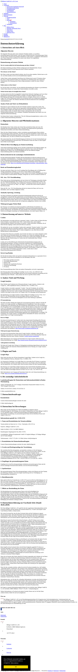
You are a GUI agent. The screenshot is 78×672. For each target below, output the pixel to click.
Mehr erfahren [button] (14, 663)
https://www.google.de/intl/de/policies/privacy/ (16, 373)
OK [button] (16, 666)
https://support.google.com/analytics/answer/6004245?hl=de (32, 340)
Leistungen (9, 648)
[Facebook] (1, 609)
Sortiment (9, 644)
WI (7, 39)
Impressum (3, 615)
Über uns (9, 652)
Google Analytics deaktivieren (31, 336)
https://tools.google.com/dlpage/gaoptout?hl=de (26, 328)
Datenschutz (4, 616)
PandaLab (50, 670)
